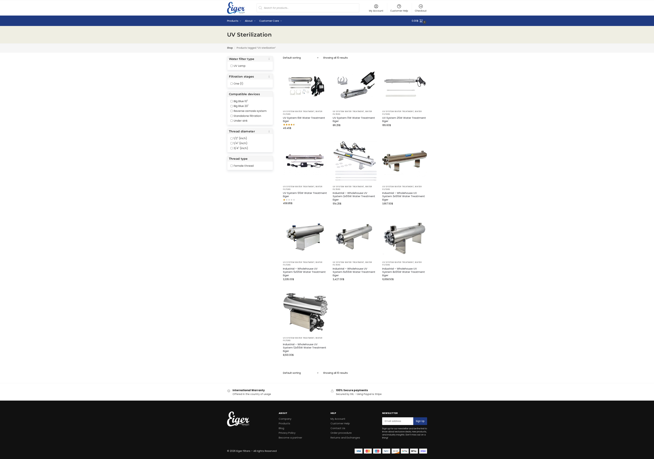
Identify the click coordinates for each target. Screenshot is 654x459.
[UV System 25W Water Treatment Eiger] (404, 86)
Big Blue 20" (241, 106)
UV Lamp (240, 66)
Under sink (241, 121)
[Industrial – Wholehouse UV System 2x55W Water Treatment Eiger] (355, 161)
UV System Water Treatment (298, 111)
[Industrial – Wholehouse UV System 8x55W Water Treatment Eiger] (404, 236)
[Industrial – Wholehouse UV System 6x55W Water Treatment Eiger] (355, 236)
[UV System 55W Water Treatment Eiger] (305, 161)
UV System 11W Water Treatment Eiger (354, 119)
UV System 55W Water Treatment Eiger (305, 194)
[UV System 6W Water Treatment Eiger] (305, 86)
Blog (281, 428)
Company (285, 419)
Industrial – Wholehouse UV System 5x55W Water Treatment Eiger (304, 272)
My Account (376, 10)
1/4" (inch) (240, 143)
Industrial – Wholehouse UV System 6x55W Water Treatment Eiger (354, 272)
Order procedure (341, 433)
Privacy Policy (287, 433)
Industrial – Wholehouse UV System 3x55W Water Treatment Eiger (403, 196)
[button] (419, 21)
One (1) (238, 83)
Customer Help (399, 10)
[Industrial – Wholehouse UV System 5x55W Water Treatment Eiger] (305, 236)
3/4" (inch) (241, 148)
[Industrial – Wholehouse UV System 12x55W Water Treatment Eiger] (305, 312)
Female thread (244, 166)
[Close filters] (274, 58)
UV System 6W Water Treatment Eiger (304, 119)
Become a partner (290, 437)
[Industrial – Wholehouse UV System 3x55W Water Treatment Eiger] (404, 161)
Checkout (421, 10)
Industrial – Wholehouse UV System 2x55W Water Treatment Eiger (354, 196)
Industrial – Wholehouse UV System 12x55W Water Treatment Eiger (304, 348)
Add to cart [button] (305, 135)
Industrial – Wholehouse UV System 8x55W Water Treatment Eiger (403, 272)
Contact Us (338, 428)
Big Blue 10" (241, 101)
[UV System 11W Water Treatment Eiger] (355, 86)
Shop (230, 48)
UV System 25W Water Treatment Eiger (404, 119)
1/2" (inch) (240, 138)
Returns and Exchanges (345, 437)
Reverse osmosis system (250, 111)
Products (284, 423)
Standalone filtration (247, 116)
